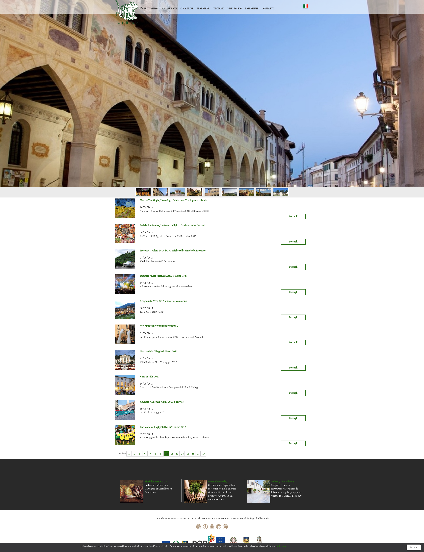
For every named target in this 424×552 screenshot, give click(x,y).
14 (187, 453)
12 (177, 453)
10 (166, 453)
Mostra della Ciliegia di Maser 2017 (158, 351)
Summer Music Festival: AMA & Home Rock (163, 275)
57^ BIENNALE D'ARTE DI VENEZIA (159, 326)
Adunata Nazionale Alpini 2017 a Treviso (162, 401)
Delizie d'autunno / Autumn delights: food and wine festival (172, 225)
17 (203, 453)
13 (182, 453)
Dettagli (293, 216)
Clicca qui (281, 546)
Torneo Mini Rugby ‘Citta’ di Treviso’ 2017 (163, 427)
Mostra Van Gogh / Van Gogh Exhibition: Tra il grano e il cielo (173, 200)
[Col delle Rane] (126, 12)
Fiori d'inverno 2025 (156, 481)
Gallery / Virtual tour (282, 481)
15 (193, 453)
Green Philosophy (217, 481)
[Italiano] (305, 6)
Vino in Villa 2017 (149, 376)
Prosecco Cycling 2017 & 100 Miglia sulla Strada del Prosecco (173, 250)
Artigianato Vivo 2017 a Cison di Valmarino (163, 301)
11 (172, 453)
